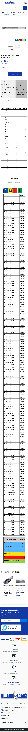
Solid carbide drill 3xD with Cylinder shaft (8, 592)
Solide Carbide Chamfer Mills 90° (20, 592)
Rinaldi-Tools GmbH (7, 589)
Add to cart (16, 74)
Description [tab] (14, 179)
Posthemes (12, 729)
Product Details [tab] (14, 182)
